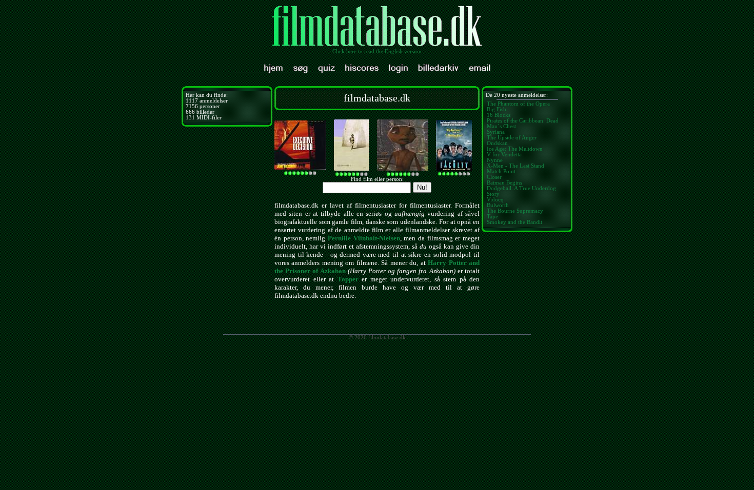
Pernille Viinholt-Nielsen (364, 238)
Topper (348, 279)
